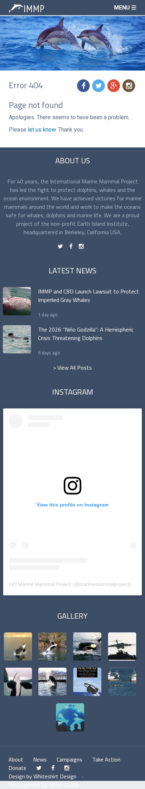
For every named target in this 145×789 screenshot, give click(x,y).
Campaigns (69, 759)
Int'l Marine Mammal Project (40, 584)
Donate (17, 768)
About (15, 759)
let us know (42, 129)
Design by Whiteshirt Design (42, 776)
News (40, 759)
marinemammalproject (104, 584)
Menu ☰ (125, 7)
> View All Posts (72, 367)
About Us (72, 160)
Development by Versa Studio (43, 785)
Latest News (72, 271)
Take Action (106, 759)
